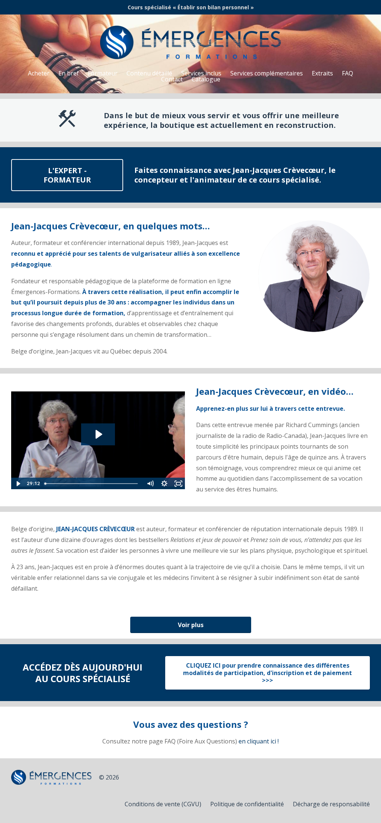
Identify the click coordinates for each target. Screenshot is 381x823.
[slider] (92, 484)
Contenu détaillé (149, 73)
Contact (172, 79)
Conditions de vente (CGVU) (163, 804)
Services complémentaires (266, 73)
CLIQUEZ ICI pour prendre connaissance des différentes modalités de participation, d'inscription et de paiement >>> (267, 672)
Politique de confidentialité (247, 804)
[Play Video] (18, 484)
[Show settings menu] (164, 484)
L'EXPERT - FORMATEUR (67, 175)
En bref (68, 73)
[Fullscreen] (178, 484)
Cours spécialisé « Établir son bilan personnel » (191, 7)
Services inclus (201, 73)
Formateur (103, 73)
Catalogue (206, 79)
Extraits (322, 73)
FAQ (347, 73)
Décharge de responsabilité (331, 804)
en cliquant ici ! (258, 741)
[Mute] (150, 484)
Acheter (38, 73)
